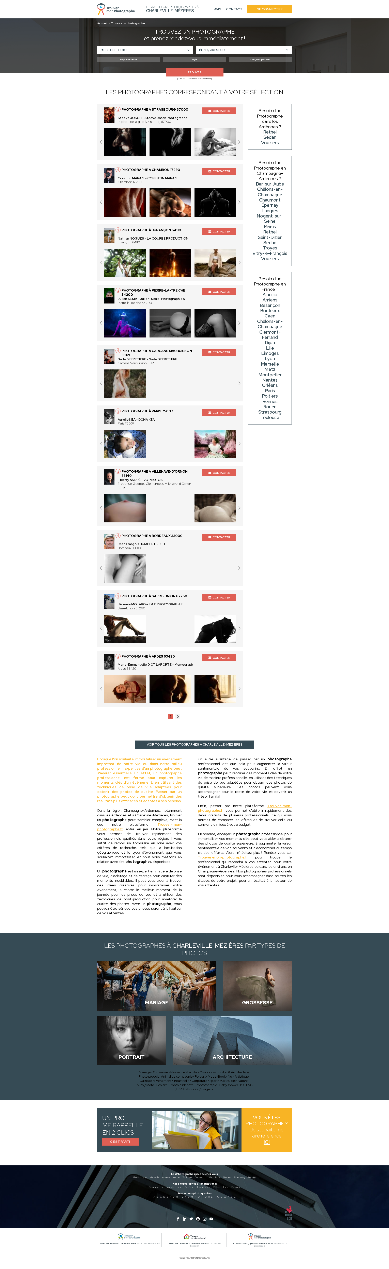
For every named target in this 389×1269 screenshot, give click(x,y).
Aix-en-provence (171, 1177)
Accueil (102, 23)
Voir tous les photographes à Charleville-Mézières (195, 744)
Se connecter (269, 9)
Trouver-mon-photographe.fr (223, 857)
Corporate (199, 1081)
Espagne (235, 1187)
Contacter (221, 111)
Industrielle (181, 1081)
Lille (210, 1177)
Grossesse (160, 1072)
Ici (267, 1142)
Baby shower (228, 1085)
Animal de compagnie (177, 1076)
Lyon (144, 1177)
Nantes (227, 1177)
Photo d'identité (182, 1085)
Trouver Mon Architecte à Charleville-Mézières (118, 1243)
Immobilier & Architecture (231, 1072)
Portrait (200, 1076)
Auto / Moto (145, 1085)
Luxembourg (204, 1187)
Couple (205, 1072)
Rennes (252, 1177)
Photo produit (149, 1076)
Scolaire (162, 1085)
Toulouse (187, 1177)
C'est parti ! (120, 1142)
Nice (217, 1177)
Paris (136, 1177)
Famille (192, 1072)
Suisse (217, 1187)
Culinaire (146, 1081)
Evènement (162, 1081)
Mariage (145, 1072)
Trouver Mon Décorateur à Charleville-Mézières (188, 1243)
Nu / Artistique (238, 1076)
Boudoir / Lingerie (200, 1089)
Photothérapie (206, 1085)
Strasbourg (239, 1177)
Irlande (170, 1187)
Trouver (194, 72)
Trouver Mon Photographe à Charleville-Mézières (252, 1243)
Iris (242, 1085)
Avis (217, 9)
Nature (243, 1081)
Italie (225, 1187)
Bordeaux (200, 1177)
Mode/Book (217, 1076)
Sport (213, 1081)
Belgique (189, 1187)
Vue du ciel (228, 1081)
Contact (234, 9)
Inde (179, 1187)
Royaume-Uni (156, 1187)
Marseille (154, 1177)
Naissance (177, 1072)
